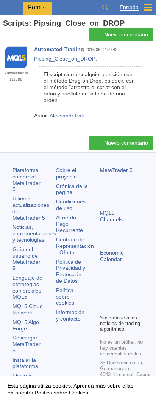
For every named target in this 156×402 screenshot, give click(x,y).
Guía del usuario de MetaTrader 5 (26, 258)
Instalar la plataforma (25, 363)
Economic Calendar (111, 256)
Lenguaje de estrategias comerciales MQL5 (27, 287)
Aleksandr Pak (67, 116)
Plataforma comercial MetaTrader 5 (26, 179)
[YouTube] (104, 307)
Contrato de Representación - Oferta (75, 245)
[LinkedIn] (116, 307)
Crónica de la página (72, 189)
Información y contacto (70, 315)
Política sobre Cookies (61, 392)
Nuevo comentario (126, 34)
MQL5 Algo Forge (25, 325)
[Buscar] (105, 7)
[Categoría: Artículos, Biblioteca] (14, 37)
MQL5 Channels (111, 216)
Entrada (129, 7)
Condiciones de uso (71, 205)
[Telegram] (116, 295)
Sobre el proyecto (66, 173)
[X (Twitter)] (128, 295)
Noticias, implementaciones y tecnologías (34, 233)
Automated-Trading (59, 49)
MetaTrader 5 (116, 170)
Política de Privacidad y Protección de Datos (70, 271)
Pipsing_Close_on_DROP (64, 59)
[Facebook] (104, 295)
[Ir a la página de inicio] (5, 36)
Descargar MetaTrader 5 (26, 344)
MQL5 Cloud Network (27, 309)
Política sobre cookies (65, 296)
